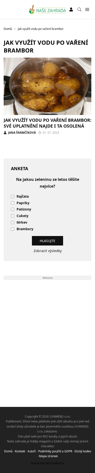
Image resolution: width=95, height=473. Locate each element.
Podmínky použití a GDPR (55, 451)
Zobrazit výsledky (48, 250)
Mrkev (22, 222)
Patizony (24, 209)
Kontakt (20, 451)
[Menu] (87, 9)
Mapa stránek (48, 456)
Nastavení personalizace (47, 463)
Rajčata (23, 196)
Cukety (22, 216)
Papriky (23, 203)
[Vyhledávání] (79, 9)
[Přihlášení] (71, 9)
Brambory (25, 229)
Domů (8, 451)
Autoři (32, 451)
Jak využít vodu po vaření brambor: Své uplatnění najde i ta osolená (47, 123)
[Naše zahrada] (47, 9)
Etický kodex (83, 451)
